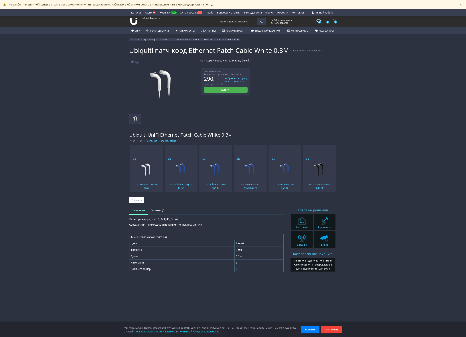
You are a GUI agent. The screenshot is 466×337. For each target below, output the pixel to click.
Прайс (209, 12)
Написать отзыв (167, 140)
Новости (282, 12)
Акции (150, 12)
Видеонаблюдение (267, 30)
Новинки (167, 12)
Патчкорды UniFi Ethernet (186, 39)
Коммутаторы (234, 30)
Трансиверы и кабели (156, 39)
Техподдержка (253, 12)
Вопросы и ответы (228, 12)
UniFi (137, 30)
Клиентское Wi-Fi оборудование (313, 264)
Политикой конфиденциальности (199, 331)
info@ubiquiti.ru (151, 18)
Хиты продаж (190, 12)
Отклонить (332, 329)
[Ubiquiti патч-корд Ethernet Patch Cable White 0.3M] (162, 84)
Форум (269, 12)
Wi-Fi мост (325, 260)
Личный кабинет (324, 12)
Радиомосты (186, 30)
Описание (138, 210)
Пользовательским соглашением (154, 331)
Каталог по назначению (313, 254)
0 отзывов (152, 140)
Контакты (298, 12)
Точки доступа (159, 30)
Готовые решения (313, 210)
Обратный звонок (282, 20)
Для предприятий (306, 268)
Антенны (210, 30)
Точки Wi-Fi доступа (306, 260)
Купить (225, 90)
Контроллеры (299, 30)
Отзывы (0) (158, 210)
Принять (310, 329)
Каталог (136, 12)
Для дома (324, 268)
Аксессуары (326, 30)
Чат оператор (280, 23)
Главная (135, 39)
